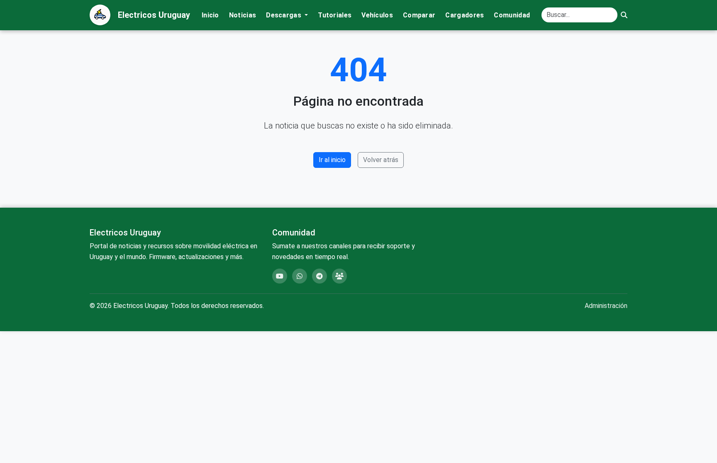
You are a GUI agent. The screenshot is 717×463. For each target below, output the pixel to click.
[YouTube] (279, 276)
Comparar (419, 15)
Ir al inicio (332, 160)
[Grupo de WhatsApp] (299, 276)
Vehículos (377, 15)
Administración (606, 306)
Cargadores (464, 15)
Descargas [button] (284, 15)
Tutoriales (334, 15)
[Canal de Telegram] (319, 276)
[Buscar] (624, 15)
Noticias (242, 15)
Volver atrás (380, 160)
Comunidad (512, 15)
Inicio (210, 15)
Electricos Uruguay (154, 15)
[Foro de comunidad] (339, 276)
